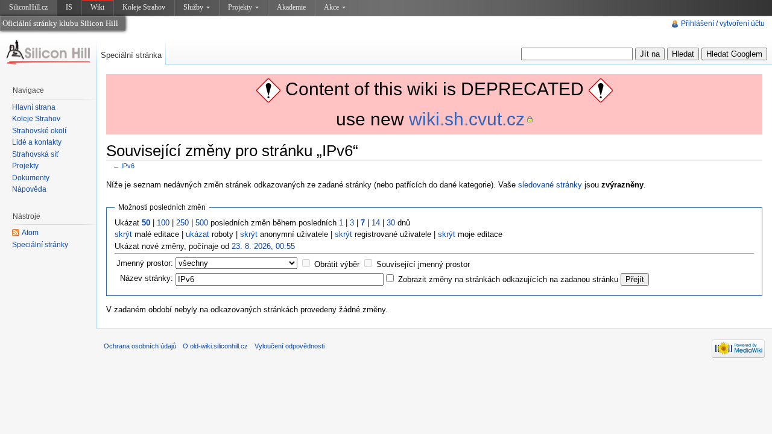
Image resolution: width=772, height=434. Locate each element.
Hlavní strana (33, 107)
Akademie (291, 7)
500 (201, 222)
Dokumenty (30, 178)
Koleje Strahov (143, 7)
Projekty (240, 7)
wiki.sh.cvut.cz (467, 119)
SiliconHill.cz (29, 9)
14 (376, 222)
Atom (30, 232)
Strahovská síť (35, 154)
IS (69, 7)
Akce (331, 7)
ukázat (197, 234)
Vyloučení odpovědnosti (289, 346)
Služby (193, 7)
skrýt (123, 234)
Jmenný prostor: (144, 263)
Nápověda (29, 189)
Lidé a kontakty (37, 142)
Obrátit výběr (336, 264)
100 (163, 222)
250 (182, 222)
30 (391, 222)
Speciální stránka (131, 55)
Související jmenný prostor (423, 264)
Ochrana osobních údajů (140, 346)
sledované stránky (550, 184)
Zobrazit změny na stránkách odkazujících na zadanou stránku (508, 279)
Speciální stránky (40, 245)
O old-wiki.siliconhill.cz (215, 346)
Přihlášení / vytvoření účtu (723, 23)
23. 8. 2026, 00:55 (263, 246)
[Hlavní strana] (48, 52)
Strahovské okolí (39, 131)
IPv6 (127, 165)
